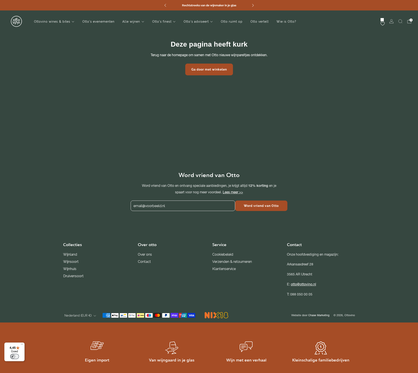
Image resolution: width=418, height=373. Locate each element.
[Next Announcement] (253, 5)
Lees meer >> (233, 192)
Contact (144, 262)
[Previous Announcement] (165, 5)
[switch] (14, 356)
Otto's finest (162, 21)
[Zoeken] (400, 21)
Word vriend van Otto (261, 206)
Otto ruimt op (232, 21)
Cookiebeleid (222, 254)
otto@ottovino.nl (303, 284)
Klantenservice (224, 269)
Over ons (145, 254)
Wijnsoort (71, 262)
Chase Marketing (318, 315)
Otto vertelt (259, 21)
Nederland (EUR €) (78, 315)
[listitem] (209, 5)
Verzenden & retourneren (232, 262)
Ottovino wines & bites (52, 21)
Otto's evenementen (98, 21)
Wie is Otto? (286, 21)
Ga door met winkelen (209, 69)
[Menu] (22, 345)
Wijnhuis (69, 269)
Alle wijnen (131, 21)
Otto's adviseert (196, 21)
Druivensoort (73, 276)
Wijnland (70, 254)
